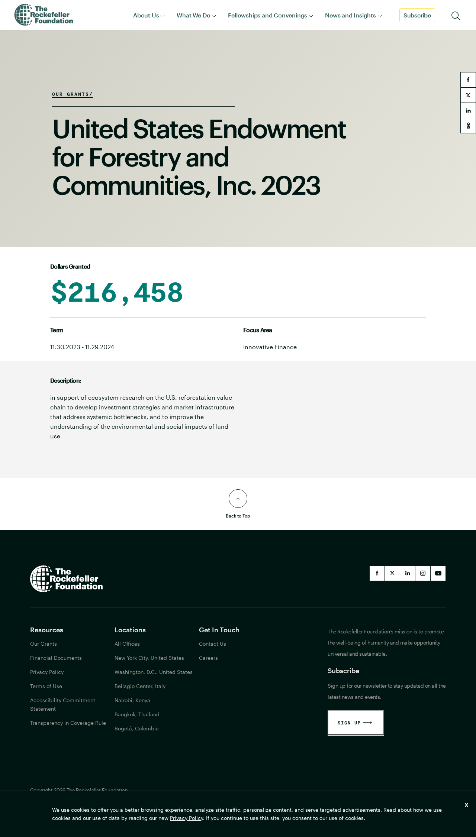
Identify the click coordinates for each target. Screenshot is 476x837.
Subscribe (417, 15)
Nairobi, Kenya (132, 700)
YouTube (438, 573)
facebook (468, 79)
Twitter (392, 573)
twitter (468, 95)
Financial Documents (56, 658)
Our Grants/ (72, 94)
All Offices (127, 643)
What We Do (193, 15)
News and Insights (350, 15)
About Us (146, 15)
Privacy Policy (186, 818)
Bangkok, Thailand (137, 714)
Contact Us (212, 643)
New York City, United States (149, 658)
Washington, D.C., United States (154, 672)
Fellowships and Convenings (267, 15)
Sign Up (349, 722)
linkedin (468, 110)
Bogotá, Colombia (137, 728)
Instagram (422, 573)
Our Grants (43, 643)
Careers (208, 658)
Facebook (377, 573)
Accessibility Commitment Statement (62, 704)
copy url (468, 125)
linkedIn (407, 573)
